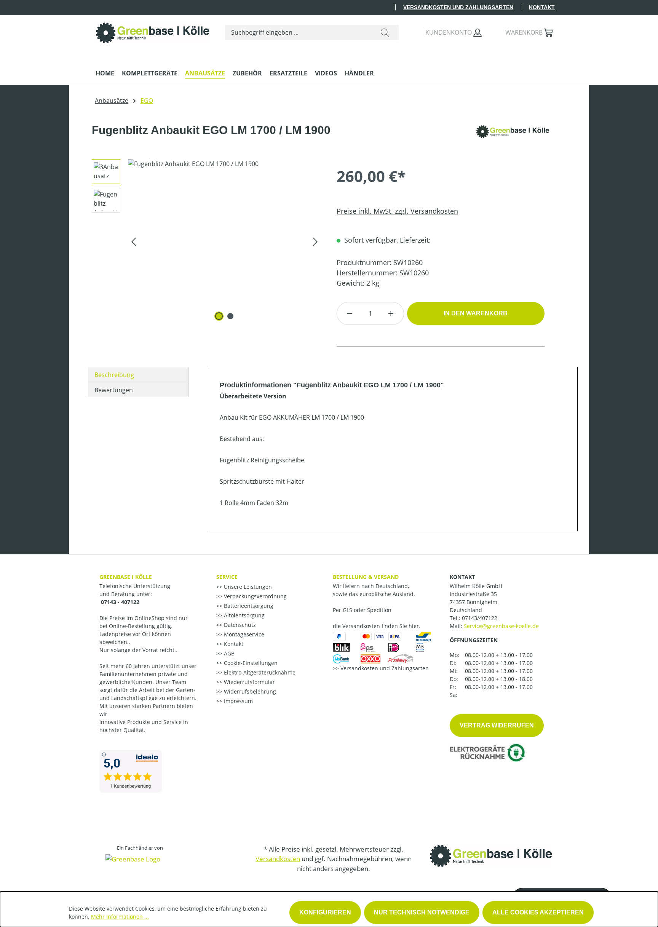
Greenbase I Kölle (125, 576)
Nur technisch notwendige (422, 912)
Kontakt (542, 7)
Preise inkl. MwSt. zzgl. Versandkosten (397, 211)
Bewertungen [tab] (113, 390)
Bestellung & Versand (366, 576)
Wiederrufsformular (248, 682)
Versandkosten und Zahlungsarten (458, 7)
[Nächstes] (315, 241)
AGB (228, 653)
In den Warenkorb (476, 313)
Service (227, 576)
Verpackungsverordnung (254, 596)
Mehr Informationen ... (120, 916)
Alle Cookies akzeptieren (538, 912)
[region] (203, 241)
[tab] (138, 374)
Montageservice (243, 634)
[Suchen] (385, 32)
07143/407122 (479, 618)
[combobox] (298, 32)
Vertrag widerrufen (497, 725)
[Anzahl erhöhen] (391, 313)
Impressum (237, 701)
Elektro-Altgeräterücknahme (258, 672)
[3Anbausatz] (224, 241)
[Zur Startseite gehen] (153, 31)
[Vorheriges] (133, 241)
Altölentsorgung (243, 615)
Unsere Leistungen (247, 586)
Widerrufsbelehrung (249, 691)
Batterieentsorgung (247, 605)
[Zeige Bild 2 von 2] (230, 316)
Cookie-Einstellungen (250, 662)
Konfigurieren (325, 912)
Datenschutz (239, 624)
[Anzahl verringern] (350, 313)
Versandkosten (278, 858)
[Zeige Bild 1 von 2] (219, 316)
